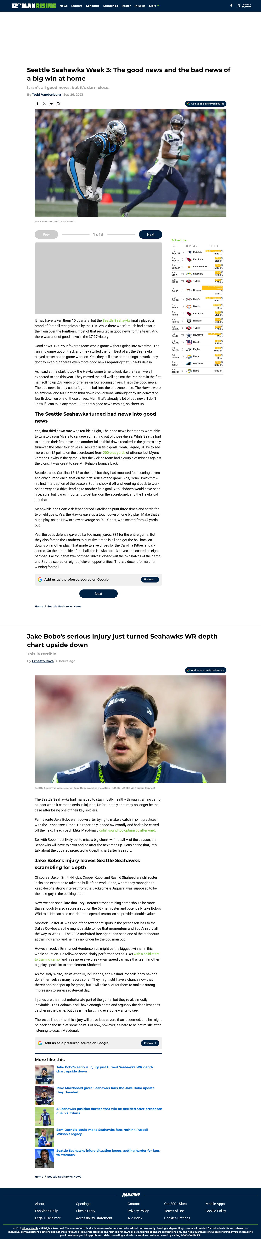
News (63, 6)
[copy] (58, 103)
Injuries (140, 6)
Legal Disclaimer (47, 1218)
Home (39, 606)
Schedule (92, 6)
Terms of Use (174, 1211)
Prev (46, 234)
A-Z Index (135, 1218)
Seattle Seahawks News (64, 606)
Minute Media (30, 1228)
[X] (239, 5)
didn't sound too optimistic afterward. (127, 830)
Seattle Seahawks (116, 320)
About (39, 1204)
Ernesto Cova (43, 661)
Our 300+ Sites (175, 1204)
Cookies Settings (177, 1218)
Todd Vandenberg (46, 94)
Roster (126, 6)
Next (150, 234)
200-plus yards (114, 453)
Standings (110, 6)
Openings (83, 1204)
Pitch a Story (85, 1211)
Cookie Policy (216, 1211)
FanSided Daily (46, 1211)
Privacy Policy (138, 1211)
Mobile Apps (215, 1204)
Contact (134, 1204)
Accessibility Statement (94, 1218)
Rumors (76, 6)
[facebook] (231, 5)
